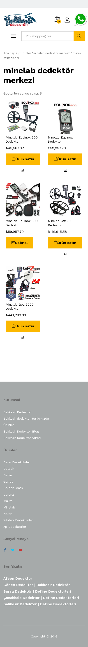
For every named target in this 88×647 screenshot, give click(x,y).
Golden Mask (13, 488)
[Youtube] (20, 550)
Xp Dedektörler (14, 526)
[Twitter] (12, 550)
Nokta (7, 514)
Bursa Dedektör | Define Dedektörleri (37, 591)
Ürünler (8, 425)
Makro (8, 501)
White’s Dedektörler (18, 520)
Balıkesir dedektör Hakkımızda (26, 418)
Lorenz (8, 494)
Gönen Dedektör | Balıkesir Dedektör (36, 585)
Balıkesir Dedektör (17, 412)
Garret (8, 481)
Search (79, 36)
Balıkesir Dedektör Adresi (22, 438)
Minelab (9, 507)
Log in (67, 22)
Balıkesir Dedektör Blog (21, 431)
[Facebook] (5, 550)
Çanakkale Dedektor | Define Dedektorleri (41, 598)
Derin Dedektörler (16, 462)
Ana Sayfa (10, 53)
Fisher (7, 475)
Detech (8, 468)
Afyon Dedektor (17, 578)
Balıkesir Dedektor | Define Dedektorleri (39, 604)
